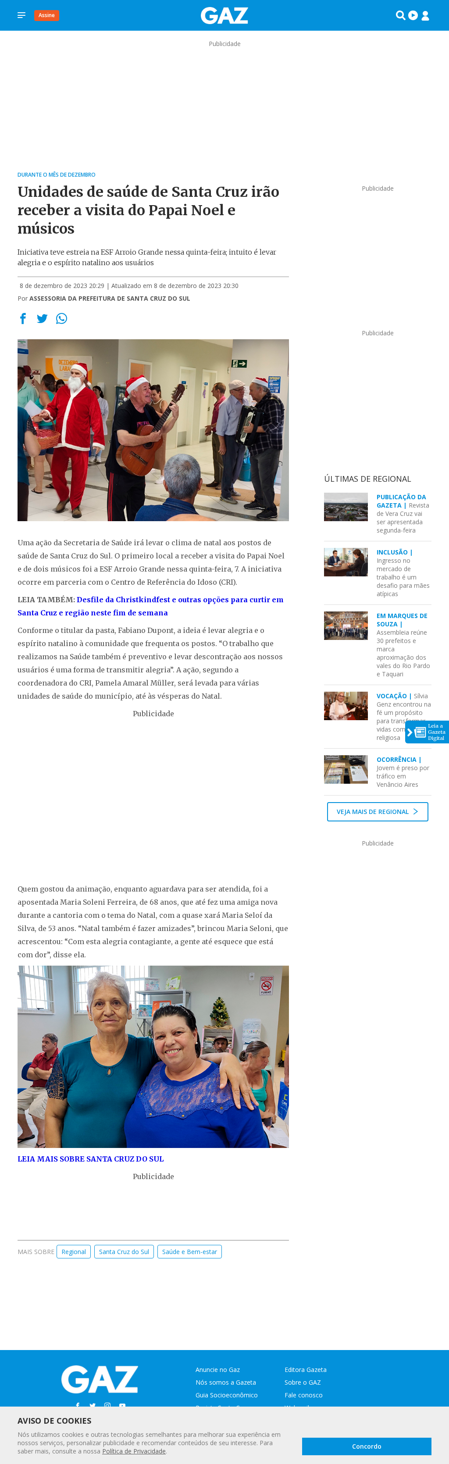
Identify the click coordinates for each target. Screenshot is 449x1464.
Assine (47, 15)
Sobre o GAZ (303, 1382)
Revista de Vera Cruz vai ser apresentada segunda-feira (403, 513)
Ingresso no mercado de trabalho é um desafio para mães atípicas (403, 573)
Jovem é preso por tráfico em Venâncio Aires (403, 772)
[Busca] (401, 15)
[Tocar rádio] (413, 15)
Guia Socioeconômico (227, 1395)
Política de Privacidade (134, 1451)
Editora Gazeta (306, 1369)
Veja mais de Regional (373, 811)
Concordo (366, 1446)
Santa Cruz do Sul (124, 1251)
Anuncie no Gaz (218, 1369)
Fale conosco (304, 1395)
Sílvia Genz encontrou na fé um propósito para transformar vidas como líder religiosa (404, 717)
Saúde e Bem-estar (189, 1251)
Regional (73, 1251)
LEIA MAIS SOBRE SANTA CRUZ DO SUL (91, 1159)
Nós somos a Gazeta (226, 1382)
